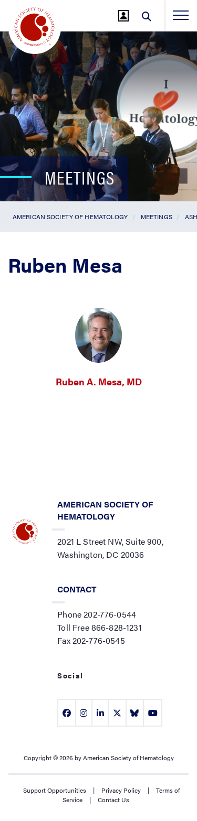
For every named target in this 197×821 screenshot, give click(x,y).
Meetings (156, 216)
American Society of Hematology (70, 216)
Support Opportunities (54, 790)
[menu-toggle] (181, 15)
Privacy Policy (121, 790)
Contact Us (113, 799)
